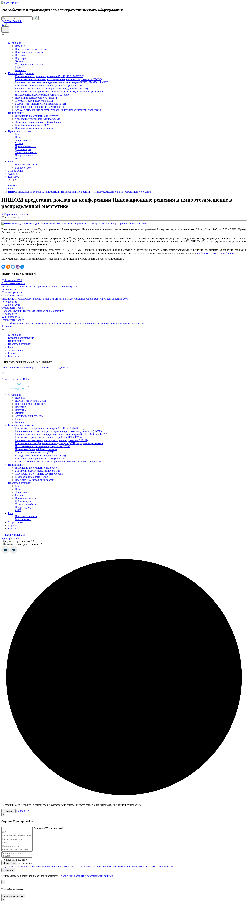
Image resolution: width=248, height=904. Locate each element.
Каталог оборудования (21, 73)
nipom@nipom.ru (10, 538)
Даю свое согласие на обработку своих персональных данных (41, 866)
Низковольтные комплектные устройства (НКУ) (42, 94)
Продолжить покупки (13, 896)
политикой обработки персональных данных (87, 875)
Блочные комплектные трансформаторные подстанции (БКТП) (51, 88)
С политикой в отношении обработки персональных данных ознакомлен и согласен (129, 866)
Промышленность (25, 146)
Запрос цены (15, 170)
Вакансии (20, 70)
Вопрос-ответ (23, 167)
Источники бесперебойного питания (36, 97)
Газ (17, 134)
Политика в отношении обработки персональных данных (34, 367)
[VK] (2, 24)
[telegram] (6, 24)
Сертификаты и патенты (29, 64)
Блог (10, 161)
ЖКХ (18, 158)
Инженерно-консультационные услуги (37, 115)
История (20, 45)
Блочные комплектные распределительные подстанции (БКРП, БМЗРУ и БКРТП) (62, 82)
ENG (14, 179)
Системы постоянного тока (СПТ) (34, 100)
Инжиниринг (16, 112)
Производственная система (30, 52)
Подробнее (22, 810)
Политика (20, 55)
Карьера (19, 67)
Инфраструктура (24, 155)
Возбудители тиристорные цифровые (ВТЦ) (40, 103)
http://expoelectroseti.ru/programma (215, 253)
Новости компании (26, 164)
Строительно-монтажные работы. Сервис (39, 122)
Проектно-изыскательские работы (34, 128)
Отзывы (19, 61)
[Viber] (18, 267)
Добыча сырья (23, 149)
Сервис (12, 173)
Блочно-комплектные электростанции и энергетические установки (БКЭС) (58, 79)
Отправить (8, 870)
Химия (19, 143)
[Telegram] (13, 267)
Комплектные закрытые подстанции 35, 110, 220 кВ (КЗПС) (49, 76)
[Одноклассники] (8, 267)
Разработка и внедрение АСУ (32, 125)
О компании (15, 42)
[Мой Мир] (22, 267)
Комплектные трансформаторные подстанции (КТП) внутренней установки (59, 91)
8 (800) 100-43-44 (15, 535)
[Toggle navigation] (5, 29)
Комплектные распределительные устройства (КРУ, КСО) (48, 85)
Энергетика (21, 140)
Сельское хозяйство (26, 152)
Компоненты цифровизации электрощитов (39, 106)
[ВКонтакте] (3, 267)
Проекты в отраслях (19, 131)
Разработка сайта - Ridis (15, 379)
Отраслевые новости (16, 214)
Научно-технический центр (31, 48)
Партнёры (20, 58)
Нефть (18, 137)
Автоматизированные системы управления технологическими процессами (58, 109)
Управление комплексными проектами (37, 118)
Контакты (13, 176)
